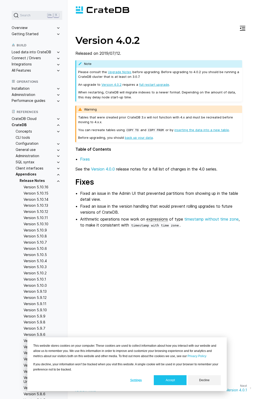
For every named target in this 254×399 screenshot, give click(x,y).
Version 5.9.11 (35, 304)
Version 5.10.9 (35, 230)
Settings (136, 380)
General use (26, 149)
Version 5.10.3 (35, 267)
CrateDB (19, 125)
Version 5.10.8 (35, 236)
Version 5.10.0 (35, 285)
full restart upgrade (154, 84)
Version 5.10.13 (36, 205)
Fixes (85, 159)
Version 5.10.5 (35, 255)
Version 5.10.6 (35, 248)
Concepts (24, 131)
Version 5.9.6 (34, 334)
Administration (23, 94)
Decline (204, 380)
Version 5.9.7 (34, 328)
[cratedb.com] (102, 10)
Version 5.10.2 (35, 273)
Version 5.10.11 (36, 218)
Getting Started (25, 34)
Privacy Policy (197, 356)
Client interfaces (29, 168)
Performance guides (28, 100)
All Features (21, 70)
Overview (20, 28)
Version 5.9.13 (35, 291)
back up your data (139, 138)
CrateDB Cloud (24, 118)
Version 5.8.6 (34, 394)
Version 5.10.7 (35, 242)
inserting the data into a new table (201, 130)
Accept (170, 380)
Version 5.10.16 (36, 187)
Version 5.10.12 (36, 211)
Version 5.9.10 (35, 310)
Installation (21, 88)
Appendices (26, 174)
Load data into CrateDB (31, 52)
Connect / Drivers (26, 58)
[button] (242, 29)
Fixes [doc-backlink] (84, 181)
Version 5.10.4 (35, 261)
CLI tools (23, 137)
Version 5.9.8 (34, 322)
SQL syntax (25, 162)
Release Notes (32, 180)
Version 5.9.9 (34, 316)
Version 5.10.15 (36, 193)
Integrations (22, 64)
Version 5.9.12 (35, 297)
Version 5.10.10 (36, 224)
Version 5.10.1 (35, 279)
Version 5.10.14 (36, 199)
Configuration (27, 143)
